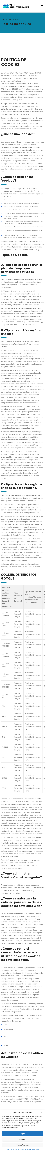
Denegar (22, 1139)
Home (3, 19)
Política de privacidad (24, 1149)
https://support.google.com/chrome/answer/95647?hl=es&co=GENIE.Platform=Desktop (23, 1025)
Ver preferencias (23, 1145)
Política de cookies (11, 1149)
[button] (42, 1112)
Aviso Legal (35, 1149)
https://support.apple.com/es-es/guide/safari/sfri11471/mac (15, 1046)
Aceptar (22, 1134)
